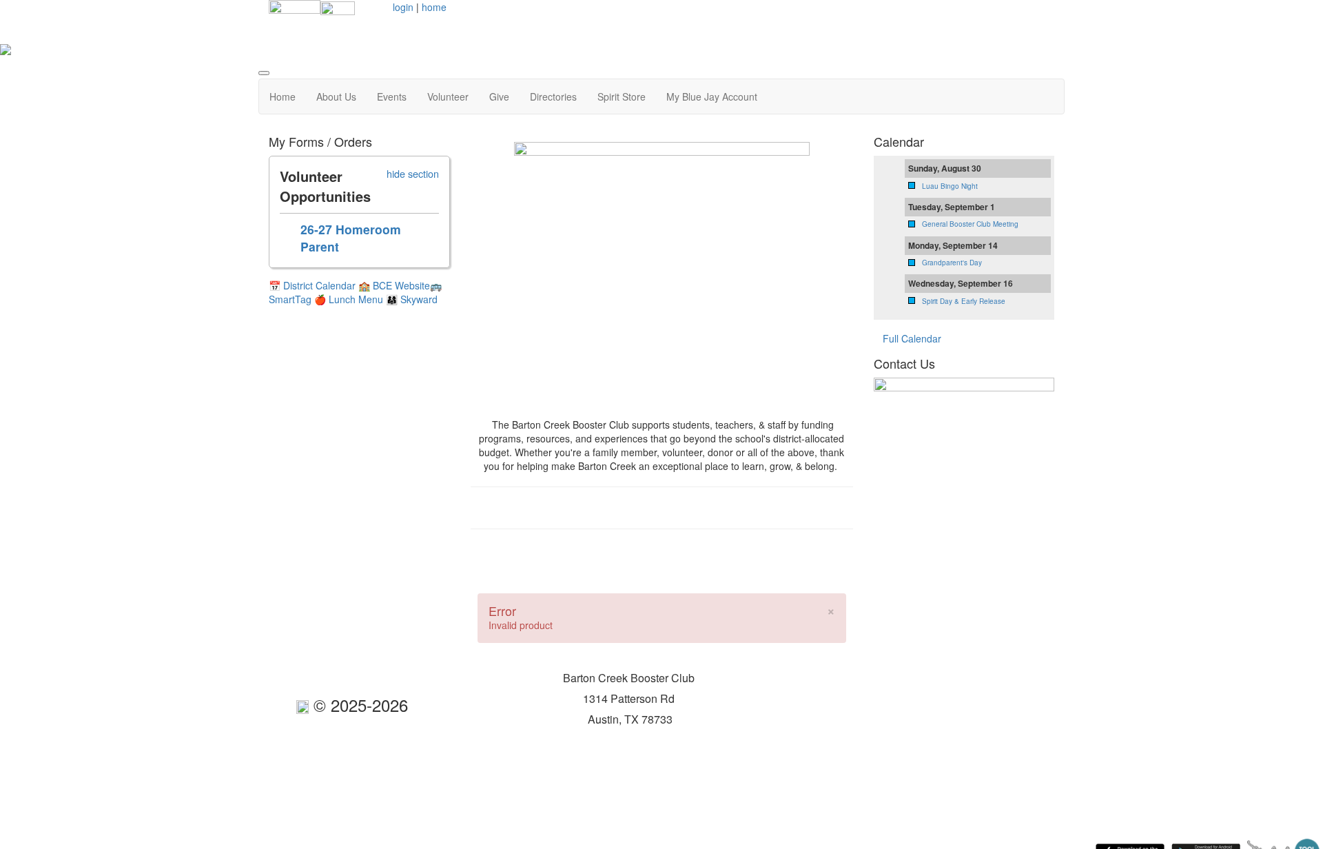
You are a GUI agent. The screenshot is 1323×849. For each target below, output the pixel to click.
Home (282, 96)
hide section (413, 173)
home (434, 7)
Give (499, 96)
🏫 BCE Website (394, 285)
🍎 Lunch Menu (350, 299)
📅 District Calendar (312, 285)
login (403, 7)
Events (392, 96)
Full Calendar (912, 338)
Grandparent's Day (952, 262)
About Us (336, 96)
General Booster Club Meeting (970, 224)
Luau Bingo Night (950, 186)
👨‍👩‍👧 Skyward (412, 299)
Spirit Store (621, 96)
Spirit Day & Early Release (963, 301)
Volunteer (448, 96)
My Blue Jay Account (711, 96)
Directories (553, 96)
